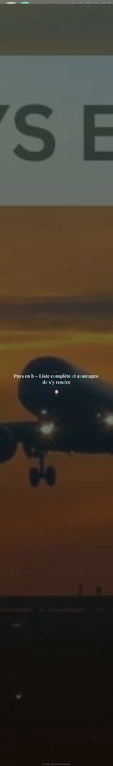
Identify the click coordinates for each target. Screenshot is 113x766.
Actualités (56, 371)
